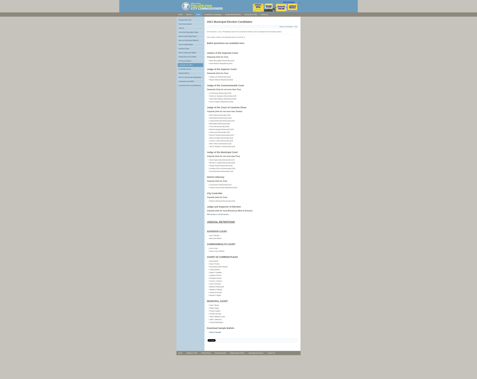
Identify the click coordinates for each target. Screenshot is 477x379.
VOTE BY (258, 5)
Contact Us (264, 14)
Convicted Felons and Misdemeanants (191, 85)
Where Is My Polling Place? (188, 36)
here (241, 43)
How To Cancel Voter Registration (190, 77)
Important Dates (184, 49)
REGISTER (281, 6)
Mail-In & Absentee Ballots (187, 53)
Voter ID (181, 28)
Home (180, 14)
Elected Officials (184, 73)
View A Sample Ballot (186, 44)
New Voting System (185, 24)
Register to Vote (191, 353)
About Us (189, 14)
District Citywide (215, 332)
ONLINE (281, 9)
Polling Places (206, 353)
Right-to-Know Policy (237, 353)
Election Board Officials (233, 14)
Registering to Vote (185, 20)
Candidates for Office (186, 65)
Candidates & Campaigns (212, 14)
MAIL (258, 7)
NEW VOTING (268, 5)
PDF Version (211, 214)
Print (296, 27)
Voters (198, 14)
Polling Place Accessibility (187, 57)
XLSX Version (224, 214)
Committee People (185, 69)
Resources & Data (251, 14)
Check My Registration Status (189, 32)
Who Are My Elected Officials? (189, 40)
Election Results (220, 353)
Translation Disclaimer (255, 353)
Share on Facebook (286, 27)
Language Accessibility (186, 81)
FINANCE (292, 8)
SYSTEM (268, 7)
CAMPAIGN (292, 6)
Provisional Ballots (185, 61)
